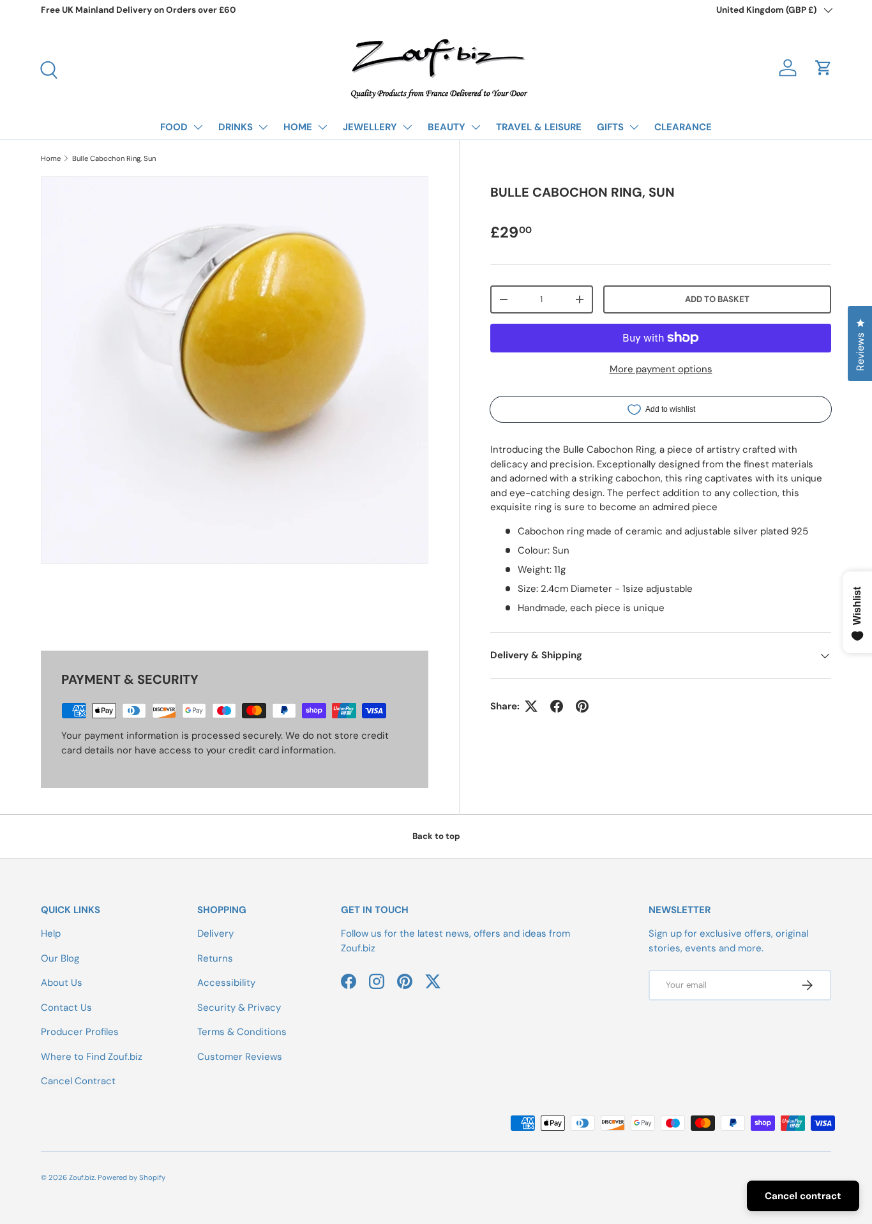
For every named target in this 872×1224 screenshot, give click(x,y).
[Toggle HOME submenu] (322, 127)
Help (51, 933)
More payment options (661, 369)
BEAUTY (446, 127)
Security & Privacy (239, 1007)
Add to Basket (717, 299)
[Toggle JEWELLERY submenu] (407, 127)
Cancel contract (803, 1196)
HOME (297, 127)
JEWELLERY (370, 127)
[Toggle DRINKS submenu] (263, 127)
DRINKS (235, 127)
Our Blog (60, 958)
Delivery (215, 933)
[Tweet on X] (531, 706)
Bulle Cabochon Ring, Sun (114, 158)
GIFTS (610, 127)
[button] (823, 68)
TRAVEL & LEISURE (539, 127)
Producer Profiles (80, 1031)
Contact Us (66, 1007)
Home (51, 158)
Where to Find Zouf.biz (91, 1056)
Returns (215, 958)
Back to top (436, 836)
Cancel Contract (78, 1081)
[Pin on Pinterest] (582, 706)
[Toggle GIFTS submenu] (634, 127)
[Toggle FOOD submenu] (198, 127)
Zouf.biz (81, 1177)
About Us (61, 982)
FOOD (174, 127)
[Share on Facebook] (556, 706)
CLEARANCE (683, 127)
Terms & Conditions (242, 1031)
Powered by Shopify (131, 1177)
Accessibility (226, 982)
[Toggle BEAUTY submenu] (475, 127)
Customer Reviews (239, 1056)
